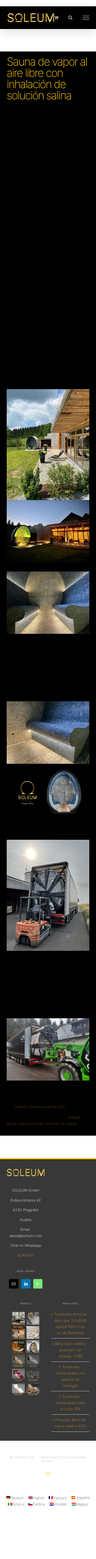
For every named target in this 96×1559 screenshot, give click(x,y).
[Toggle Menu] (86, 18)
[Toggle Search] (70, 17)
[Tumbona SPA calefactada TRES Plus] (18, 1318)
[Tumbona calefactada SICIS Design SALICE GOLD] (33, 1318)
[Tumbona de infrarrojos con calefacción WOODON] (33, 1389)
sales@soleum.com (25, 1235)
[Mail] (13, 1284)
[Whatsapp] (37, 1284)
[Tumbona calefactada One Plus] (33, 1333)
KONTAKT (25, 1255)
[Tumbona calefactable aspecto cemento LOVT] (33, 1361)
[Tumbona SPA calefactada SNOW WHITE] (18, 1389)
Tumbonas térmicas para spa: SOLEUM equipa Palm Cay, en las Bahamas (70, 1323)
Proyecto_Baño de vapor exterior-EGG (70, 1423)
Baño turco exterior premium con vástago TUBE (70, 1350)
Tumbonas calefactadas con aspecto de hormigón (70, 1376)
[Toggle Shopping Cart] (56, 17)
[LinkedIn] (26, 1284)
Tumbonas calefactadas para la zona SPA (71, 1402)
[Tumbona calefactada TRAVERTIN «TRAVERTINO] (18, 1333)
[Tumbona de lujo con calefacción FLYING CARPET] (18, 1361)
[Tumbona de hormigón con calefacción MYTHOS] (33, 1375)
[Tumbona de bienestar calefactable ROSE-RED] (18, 1375)
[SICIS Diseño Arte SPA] (33, 1347)
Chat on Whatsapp (25, 1245)
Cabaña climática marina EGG (39, 1106)
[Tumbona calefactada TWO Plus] (18, 1347)
